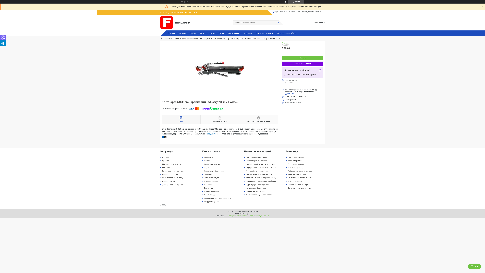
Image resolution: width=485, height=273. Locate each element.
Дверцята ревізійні (295, 161)
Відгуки (193, 33)
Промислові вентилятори (298, 184)
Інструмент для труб (212, 201)
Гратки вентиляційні (296, 157)
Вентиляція (208, 188)
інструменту (211, 134)
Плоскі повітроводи (296, 164)
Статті (221, 33)
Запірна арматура (222, 38)
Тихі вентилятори (295, 181)
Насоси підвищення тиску (256, 161)
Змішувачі (208, 174)
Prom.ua (255, 211)
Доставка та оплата (264, 33)
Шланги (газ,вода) (211, 191)
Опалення (208, 184)
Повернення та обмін (286, 33)
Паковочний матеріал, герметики (217, 198)
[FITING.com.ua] (166, 22)
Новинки (211, 33)
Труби (206, 167)
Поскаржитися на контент (237, 216)
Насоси (207, 161)
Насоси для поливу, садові (256, 157)
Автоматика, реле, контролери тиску (261, 178)
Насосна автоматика (212, 164)
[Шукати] (277, 22)
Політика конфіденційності (259, 216)
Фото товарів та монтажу (172, 178)
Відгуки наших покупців (171, 164)
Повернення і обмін (170, 174)
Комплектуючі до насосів (214, 171)
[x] (165, 137)
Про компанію (234, 33)
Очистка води (209, 195)
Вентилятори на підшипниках (300, 178)
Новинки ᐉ (208, 157)
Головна (171, 33)
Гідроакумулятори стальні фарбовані (261, 181)
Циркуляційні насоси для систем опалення (263, 167)
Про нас (165, 161)
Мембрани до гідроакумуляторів (259, 195)
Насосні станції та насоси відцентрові (261, 164)
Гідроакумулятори (211, 181)
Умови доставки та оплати (173, 171)
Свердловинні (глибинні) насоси (259, 174)
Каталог (182, 33)
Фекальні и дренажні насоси (257, 171)
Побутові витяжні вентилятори (300, 171)
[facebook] (163, 137)
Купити (302, 58)
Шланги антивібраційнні (256, 191)
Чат (476, 266)
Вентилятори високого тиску (299, 188)
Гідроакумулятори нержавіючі (258, 184)
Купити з (298, 63)
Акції (202, 33)
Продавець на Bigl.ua (242, 213)
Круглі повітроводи (296, 167)
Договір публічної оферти (172, 184)
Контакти (248, 33)
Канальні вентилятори (297, 174)
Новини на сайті (168, 181)
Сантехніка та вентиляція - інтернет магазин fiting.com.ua (188, 38)
